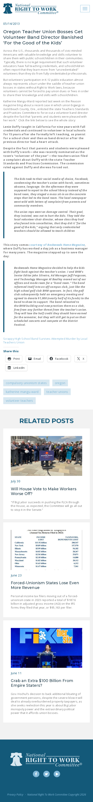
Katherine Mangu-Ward (22, 392)
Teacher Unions (57, 392)
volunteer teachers (19, 401)
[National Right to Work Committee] (31, 8)
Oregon (60, 383)
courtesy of (57, 245)
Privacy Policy (15, 794)
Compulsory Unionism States (26, 383)
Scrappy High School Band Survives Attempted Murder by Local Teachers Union (45, 340)
